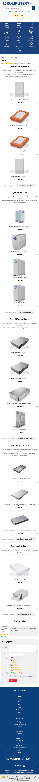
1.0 (12, 660)
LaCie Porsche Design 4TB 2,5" (19, 176)
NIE (19, 673)
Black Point (19, 709)
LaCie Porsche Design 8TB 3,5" (19, 378)
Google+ (25, 11)
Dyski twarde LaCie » (26, 312)
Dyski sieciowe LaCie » (25, 614)
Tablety (31, 27)
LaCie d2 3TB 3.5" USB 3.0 (20, 303)
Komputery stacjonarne (19, 724)
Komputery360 (4, 57)
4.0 (12, 667)
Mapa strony (7, 770)
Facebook (19, 11)
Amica (19, 694)
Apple (19, 696)
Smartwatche (19, 33)
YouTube (28, 11)
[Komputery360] (19, 4)
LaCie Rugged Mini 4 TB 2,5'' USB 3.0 (19, 151)
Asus (19, 699)
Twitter (22, 11)
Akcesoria (31, 46)
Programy (7, 40)
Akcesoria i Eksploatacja (19, 747)
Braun (19, 715)
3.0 (12, 665)
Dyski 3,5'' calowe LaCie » (25, 438)
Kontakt (33, 770)
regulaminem (31, 676)
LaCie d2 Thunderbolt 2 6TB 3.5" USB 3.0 (19, 226)
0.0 (12, 658)
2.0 (12, 663)
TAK (12, 673)
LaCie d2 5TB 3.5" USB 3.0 (20, 277)
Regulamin (14, 770)
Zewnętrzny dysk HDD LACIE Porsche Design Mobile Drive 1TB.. (19, 505)
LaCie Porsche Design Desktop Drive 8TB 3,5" (19, 403)
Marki (11, 57)
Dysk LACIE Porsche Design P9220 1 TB (19, 479)
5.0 (12, 670)
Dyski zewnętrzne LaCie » (25, 539)
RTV (7, 53)
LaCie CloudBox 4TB (19, 579)
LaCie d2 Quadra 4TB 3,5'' (19, 429)
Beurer (19, 707)
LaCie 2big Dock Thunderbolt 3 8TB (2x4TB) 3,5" (19, 605)
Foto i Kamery (31, 40)
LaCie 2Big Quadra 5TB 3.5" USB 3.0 (19, 252)
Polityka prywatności (24, 770)
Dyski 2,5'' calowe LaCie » (25, 186)
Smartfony (6, 33)
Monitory (31, 33)
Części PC (6, 46)
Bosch (19, 712)
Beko (19, 701)
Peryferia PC (19, 46)
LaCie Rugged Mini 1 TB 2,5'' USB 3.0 (19, 125)
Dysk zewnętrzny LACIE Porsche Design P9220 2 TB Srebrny (19, 530)
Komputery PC (19, 27)
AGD (19, 53)
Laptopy (7, 27)
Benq (19, 704)
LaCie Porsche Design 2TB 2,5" (19, 100)
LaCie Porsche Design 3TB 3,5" (19, 352)
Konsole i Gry (19, 40)
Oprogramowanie (19, 736)
